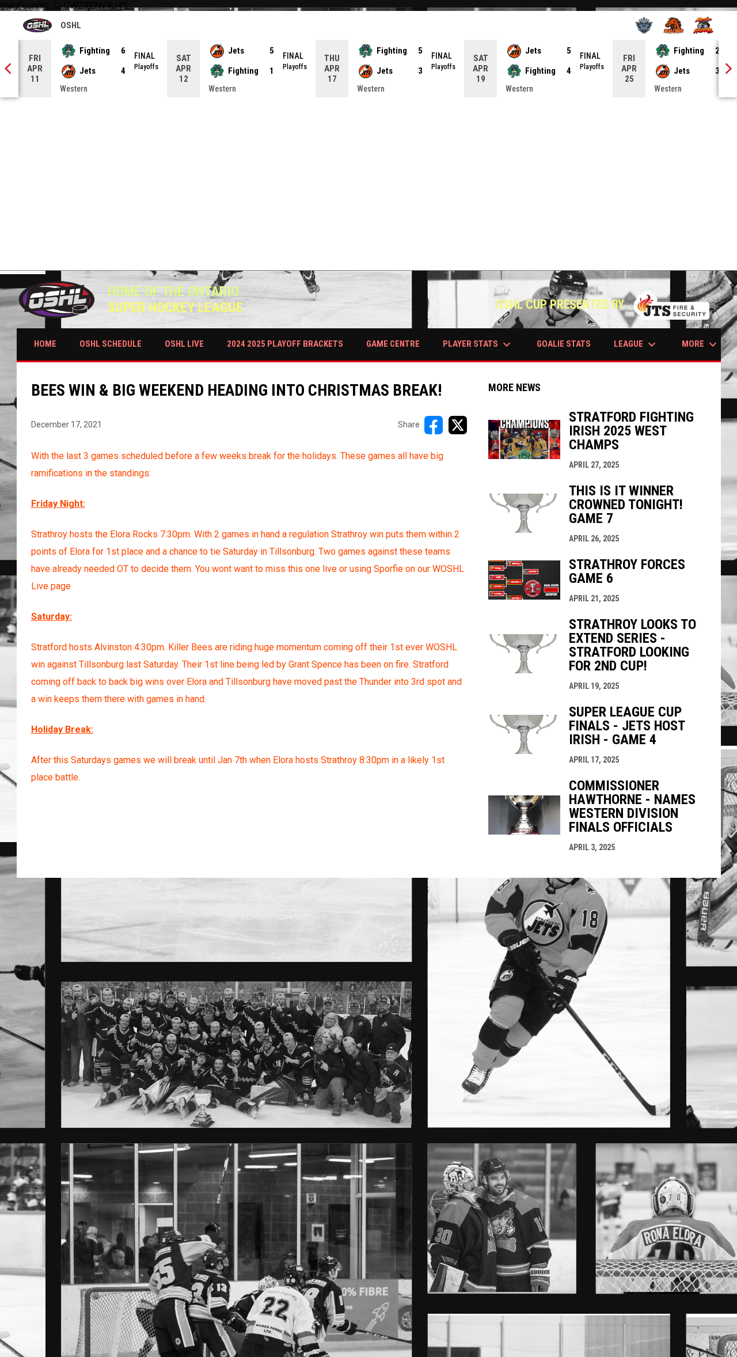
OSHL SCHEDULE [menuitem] (110, 344)
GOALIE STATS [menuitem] (564, 344)
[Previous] (9, 68)
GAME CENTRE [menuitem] (393, 344)
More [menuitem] (701, 344)
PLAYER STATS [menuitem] (478, 344)
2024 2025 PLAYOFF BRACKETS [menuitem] (285, 344)
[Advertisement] (368, 183)
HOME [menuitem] (45, 344)
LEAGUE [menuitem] (636, 344)
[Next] (728, 68)
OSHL (52, 27)
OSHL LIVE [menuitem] (184, 344)
